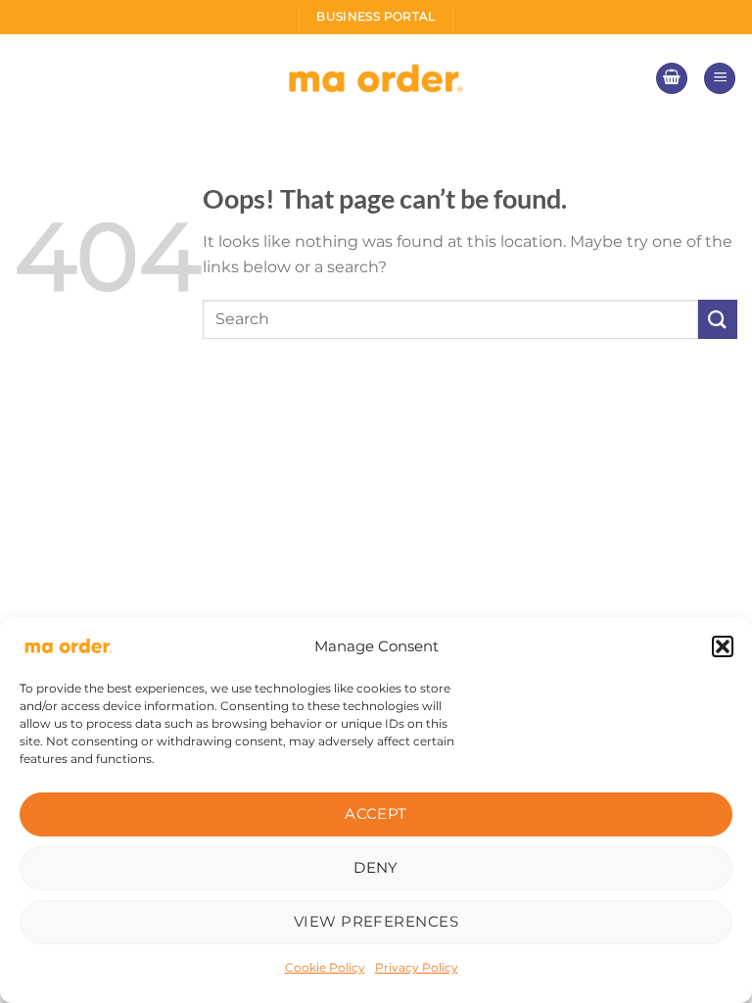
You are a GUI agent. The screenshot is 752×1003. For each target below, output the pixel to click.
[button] (722, 646)
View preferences (376, 921)
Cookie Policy (325, 967)
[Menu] (719, 79)
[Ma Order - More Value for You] (376, 79)
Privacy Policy (416, 967)
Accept (376, 813)
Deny (376, 867)
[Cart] (671, 79)
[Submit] (717, 319)
